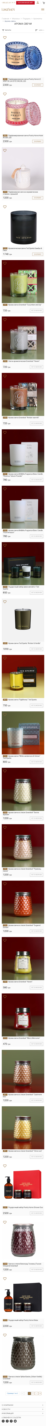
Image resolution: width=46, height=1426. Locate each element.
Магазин (16, 19)
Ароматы (37, 19)
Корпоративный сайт (25, 2)
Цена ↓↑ (41, 30)
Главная (5, 19)
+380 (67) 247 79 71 (8, 3)
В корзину (37, 85)
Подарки (27, 19)
